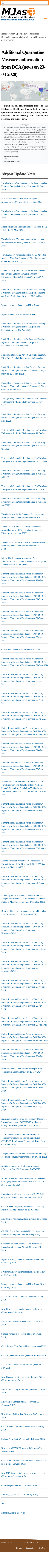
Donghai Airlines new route (13, 1513)
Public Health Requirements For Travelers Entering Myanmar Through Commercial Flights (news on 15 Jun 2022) (23, 501)
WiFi (3, 1503)
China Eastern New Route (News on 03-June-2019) (23, 1346)
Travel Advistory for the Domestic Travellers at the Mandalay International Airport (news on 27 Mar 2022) (23, 545)
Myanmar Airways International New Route (20, 305)
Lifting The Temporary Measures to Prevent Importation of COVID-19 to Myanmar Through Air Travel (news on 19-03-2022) (23, 561)
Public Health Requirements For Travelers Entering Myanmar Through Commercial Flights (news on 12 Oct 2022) (23, 445)
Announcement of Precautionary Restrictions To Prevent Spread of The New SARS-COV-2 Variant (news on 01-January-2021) (23, 864)
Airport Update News (18, 34)
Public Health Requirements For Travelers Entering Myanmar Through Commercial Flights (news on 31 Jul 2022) (23, 473)
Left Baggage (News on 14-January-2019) (19, 1494)
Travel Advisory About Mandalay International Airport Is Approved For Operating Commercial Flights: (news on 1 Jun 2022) (21, 530)
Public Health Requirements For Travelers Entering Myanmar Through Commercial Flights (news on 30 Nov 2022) (23, 417)
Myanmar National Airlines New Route (18, 314)
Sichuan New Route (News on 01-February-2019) (23, 1439)
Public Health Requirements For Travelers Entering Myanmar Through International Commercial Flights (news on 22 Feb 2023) (23, 386)
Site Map (42, 1548)
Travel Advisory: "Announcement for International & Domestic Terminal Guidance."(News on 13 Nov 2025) (24, 214)
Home (4, 34)
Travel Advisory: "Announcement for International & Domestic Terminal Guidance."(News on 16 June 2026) (24, 186)
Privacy (19, 1548)
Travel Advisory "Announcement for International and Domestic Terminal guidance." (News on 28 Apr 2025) (24, 242)
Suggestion (30, 1548)
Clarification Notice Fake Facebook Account (20, 649)
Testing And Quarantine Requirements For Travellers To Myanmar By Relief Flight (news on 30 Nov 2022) (24, 401)
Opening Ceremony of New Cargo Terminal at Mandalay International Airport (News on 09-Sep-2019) (22, 1247)
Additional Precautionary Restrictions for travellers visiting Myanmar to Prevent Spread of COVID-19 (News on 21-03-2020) (23, 1181)
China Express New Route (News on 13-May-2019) (23, 1355)
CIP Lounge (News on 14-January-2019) (19, 1485)
